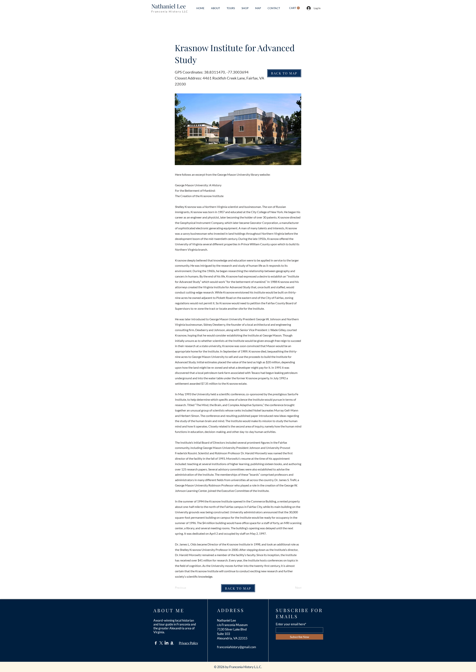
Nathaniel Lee (168, 6)
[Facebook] (155, 643)
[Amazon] (172, 643)
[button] (294, 8)
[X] (161, 643)
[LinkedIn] (166, 643)
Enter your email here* (291, 624)
